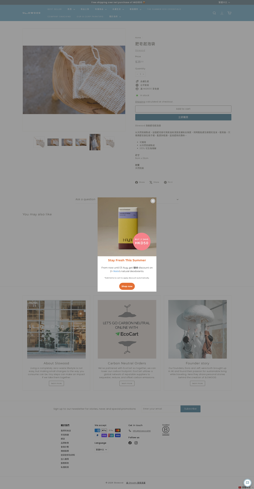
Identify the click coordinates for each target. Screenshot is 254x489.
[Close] (152, 200)
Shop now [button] (127, 286)
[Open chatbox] (247, 483)
